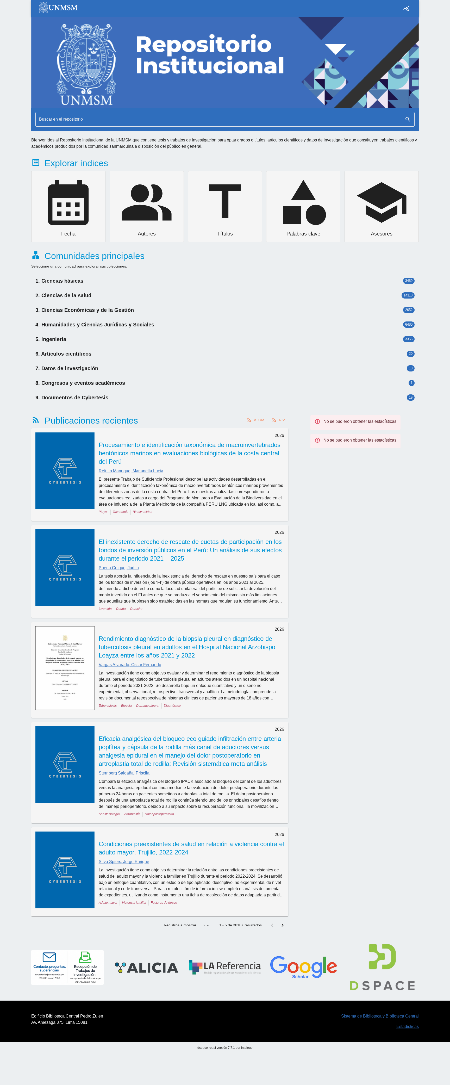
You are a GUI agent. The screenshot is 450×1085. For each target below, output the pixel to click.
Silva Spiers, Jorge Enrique (124, 861)
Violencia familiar (134, 902)
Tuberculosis (108, 706)
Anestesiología (109, 814)
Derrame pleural (147, 706)
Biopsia (126, 706)
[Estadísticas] (406, 8)
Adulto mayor (108, 902)
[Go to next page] (282, 925)
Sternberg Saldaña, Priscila (124, 773)
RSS (282, 420)
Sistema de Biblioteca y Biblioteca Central (380, 1016)
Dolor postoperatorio (159, 814)
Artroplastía (132, 814)
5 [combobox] (204, 925)
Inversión (105, 609)
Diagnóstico (172, 706)
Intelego (247, 1048)
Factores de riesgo (164, 902)
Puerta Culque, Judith (119, 568)
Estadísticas (407, 1026)
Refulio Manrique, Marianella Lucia (131, 471)
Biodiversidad (142, 512)
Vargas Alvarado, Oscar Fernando (130, 664)
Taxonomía (120, 512)
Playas (103, 512)
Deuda (121, 609)
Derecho (136, 609)
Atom (259, 420)
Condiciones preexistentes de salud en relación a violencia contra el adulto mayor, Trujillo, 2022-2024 (191, 848)
